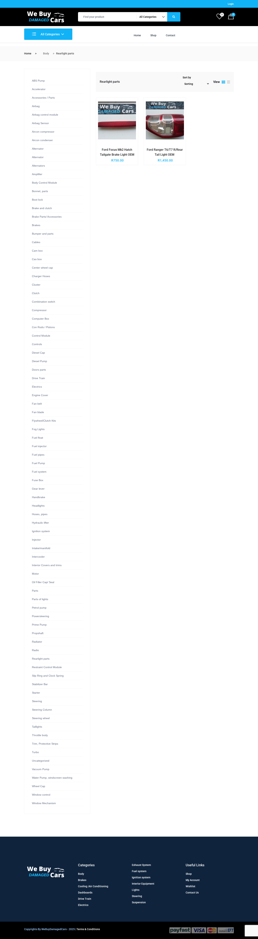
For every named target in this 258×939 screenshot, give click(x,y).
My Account (193, 880)
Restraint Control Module (47, 667)
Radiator (37, 641)
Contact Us (192, 892)
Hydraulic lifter (40, 522)
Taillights (37, 726)
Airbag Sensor (40, 123)
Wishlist (190, 886)
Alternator (38, 148)
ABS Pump (38, 80)
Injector (36, 539)
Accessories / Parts (43, 97)
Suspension (139, 902)
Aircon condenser (42, 140)
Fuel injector (39, 446)
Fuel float (37, 437)
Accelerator (39, 89)
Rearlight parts (40, 658)
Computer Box (40, 318)
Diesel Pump (39, 361)
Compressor (39, 310)
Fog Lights (38, 429)
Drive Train (38, 378)
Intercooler (38, 556)
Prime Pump (39, 624)
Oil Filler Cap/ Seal (43, 582)
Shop (153, 35)
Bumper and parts (42, 233)
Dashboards (85, 892)
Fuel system (39, 471)
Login (231, 3)
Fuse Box (37, 480)
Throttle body (40, 735)
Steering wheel (41, 718)
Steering (37, 701)
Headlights (38, 505)
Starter (36, 692)
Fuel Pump (38, 463)
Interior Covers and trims (47, 565)
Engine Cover (40, 395)
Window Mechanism (44, 803)
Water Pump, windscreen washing (52, 777)
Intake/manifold (41, 548)
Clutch (35, 293)
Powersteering (40, 616)
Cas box (37, 259)
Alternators (38, 165)
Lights (135, 889)
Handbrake (38, 497)
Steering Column (42, 709)
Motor (35, 573)
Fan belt (37, 403)
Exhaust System (141, 864)
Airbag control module (45, 114)
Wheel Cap (38, 786)
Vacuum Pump (40, 769)
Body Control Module (44, 182)
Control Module (41, 335)
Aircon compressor (43, 131)
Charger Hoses (41, 276)
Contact (170, 35)
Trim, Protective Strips (45, 743)
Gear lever (38, 488)
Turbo (35, 752)
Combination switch (43, 301)
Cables (36, 242)
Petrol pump (39, 607)
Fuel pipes (38, 454)
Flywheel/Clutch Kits (44, 420)
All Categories (50, 34)
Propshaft (37, 633)
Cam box (37, 250)
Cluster (36, 284)
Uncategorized (40, 760)
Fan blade (38, 412)
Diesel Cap (38, 352)
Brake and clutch (42, 208)
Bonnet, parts (40, 191)
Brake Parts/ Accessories (47, 216)
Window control (41, 794)
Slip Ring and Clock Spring (48, 675)
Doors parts (39, 369)
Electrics (37, 386)
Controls (37, 344)
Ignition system (41, 531)
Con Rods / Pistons (43, 327)
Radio (35, 650)
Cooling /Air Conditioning (93, 886)
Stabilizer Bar (40, 684)
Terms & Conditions (88, 929)
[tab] (223, 82)
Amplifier (37, 174)
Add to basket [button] (108, 149)
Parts (35, 590)
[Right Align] (173, 17)
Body (46, 53)
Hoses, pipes (39, 514)
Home (137, 35)
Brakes (36, 225)
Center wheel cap (42, 267)
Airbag (36, 106)
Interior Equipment (143, 883)
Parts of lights (40, 599)
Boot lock (37, 199)
